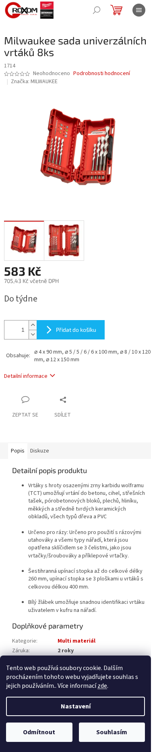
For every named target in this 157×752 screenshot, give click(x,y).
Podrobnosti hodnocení (101, 74)
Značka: (34, 82)
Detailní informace (26, 376)
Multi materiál (76, 641)
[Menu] (139, 10)
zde (102, 685)
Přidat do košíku (76, 329)
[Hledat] (97, 10)
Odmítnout (39, 732)
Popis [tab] (18, 451)
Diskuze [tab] (39, 451)
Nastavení (76, 706)
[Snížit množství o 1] (33, 334)
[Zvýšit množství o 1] (33, 325)
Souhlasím (111, 732)
